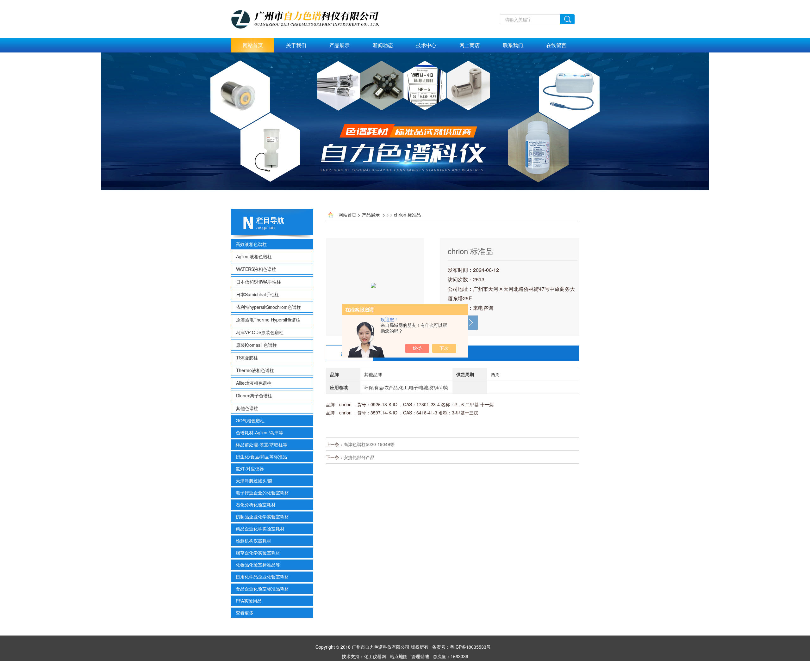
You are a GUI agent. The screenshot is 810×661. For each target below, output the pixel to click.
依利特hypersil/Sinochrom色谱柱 (268, 307)
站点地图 (399, 656)
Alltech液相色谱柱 (253, 383)
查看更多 (244, 612)
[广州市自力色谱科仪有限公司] (312, 3)
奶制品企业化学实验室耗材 (262, 516)
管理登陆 (420, 656)
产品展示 (339, 45)
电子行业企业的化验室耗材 (262, 492)
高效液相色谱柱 (251, 244)
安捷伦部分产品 (359, 457)
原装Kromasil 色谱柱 (256, 345)
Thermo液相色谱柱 (255, 370)
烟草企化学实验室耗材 (258, 552)
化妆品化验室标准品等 (258, 564)
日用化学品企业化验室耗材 (262, 576)
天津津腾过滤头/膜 (254, 480)
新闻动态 (383, 45)
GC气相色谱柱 (250, 420)
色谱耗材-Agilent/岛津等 (259, 432)
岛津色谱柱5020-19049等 (369, 444)
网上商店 (469, 45)
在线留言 (556, 45)
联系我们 (513, 45)
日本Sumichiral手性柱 (257, 294)
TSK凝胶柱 (247, 357)
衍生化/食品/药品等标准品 (261, 456)
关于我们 (296, 45)
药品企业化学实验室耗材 (260, 528)
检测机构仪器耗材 (253, 540)
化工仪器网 (375, 656)
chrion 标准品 (470, 250)
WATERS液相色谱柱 (256, 269)
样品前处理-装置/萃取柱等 (261, 444)
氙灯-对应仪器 (250, 468)
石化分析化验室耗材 (256, 504)
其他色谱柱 (247, 408)
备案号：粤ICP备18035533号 (461, 647)
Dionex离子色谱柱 (254, 395)
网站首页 (253, 45)
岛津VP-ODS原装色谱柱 (260, 332)
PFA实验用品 (249, 600)
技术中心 (426, 45)
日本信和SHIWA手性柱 (258, 281)
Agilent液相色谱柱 (254, 256)
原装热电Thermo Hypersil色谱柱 (268, 319)
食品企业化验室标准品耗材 (262, 588)
